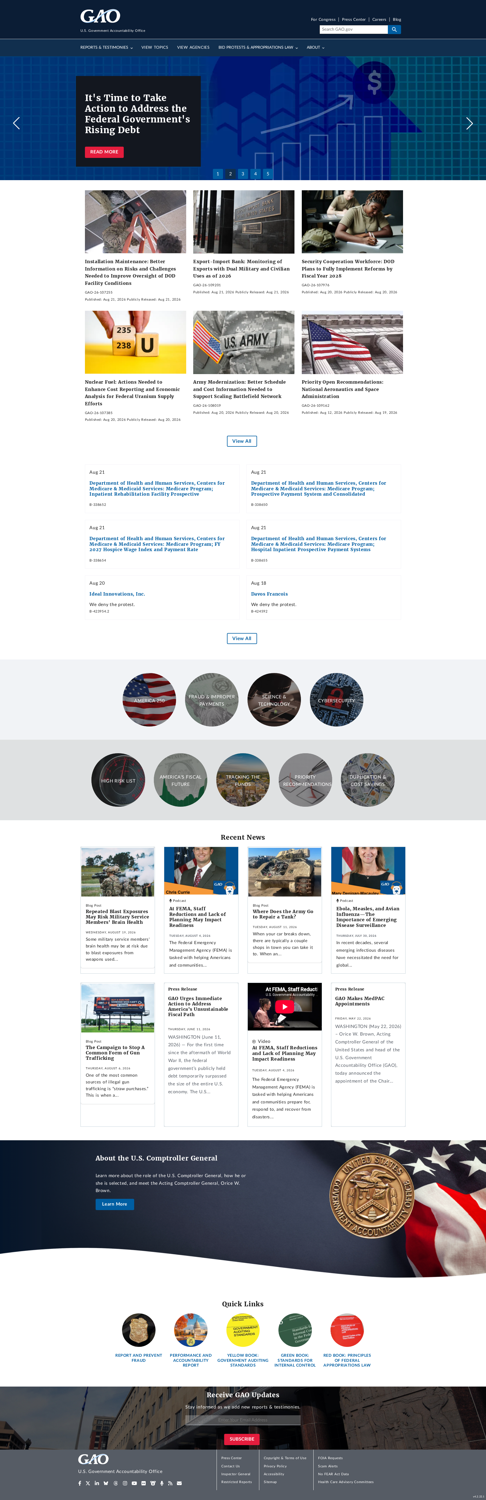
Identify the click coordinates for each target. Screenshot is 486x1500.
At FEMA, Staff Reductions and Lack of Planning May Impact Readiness (197, 917)
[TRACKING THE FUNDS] (243, 805)
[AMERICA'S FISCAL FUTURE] (180, 805)
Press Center (354, 20)
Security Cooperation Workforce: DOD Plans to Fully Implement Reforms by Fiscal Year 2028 (348, 269)
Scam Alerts (328, 1466)
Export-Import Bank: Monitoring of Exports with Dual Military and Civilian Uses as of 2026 (241, 269)
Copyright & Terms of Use (285, 1458)
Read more (104, 152)
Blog (397, 20)
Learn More (114, 1204)
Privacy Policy (275, 1466)
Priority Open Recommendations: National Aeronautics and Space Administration (343, 389)
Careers (379, 20)
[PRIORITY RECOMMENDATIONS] (305, 805)
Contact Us (230, 1466)
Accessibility (274, 1474)
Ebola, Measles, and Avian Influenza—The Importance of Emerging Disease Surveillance (368, 917)
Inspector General (236, 1474)
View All (241, 441)
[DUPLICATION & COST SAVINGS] (367, 805)
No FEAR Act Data (333, 1474)
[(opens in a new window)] (79, 1483)
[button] (470, 123)
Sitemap (270, 1482)
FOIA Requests (330, 1458)
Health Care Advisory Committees (346, 1482)
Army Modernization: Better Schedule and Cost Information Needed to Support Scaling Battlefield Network (239, 389)
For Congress (323, 20)
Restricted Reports (236, 1482)
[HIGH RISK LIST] (118, 805)
